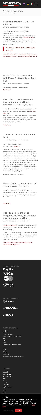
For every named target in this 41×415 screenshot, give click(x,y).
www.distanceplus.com (10, 225)
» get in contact (7, 387)
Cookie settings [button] (8, 410)
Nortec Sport (28, 105)
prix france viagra (28, 38)
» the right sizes (7, 376)
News (20, 27)
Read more (6, 90)
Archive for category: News (13, 11)
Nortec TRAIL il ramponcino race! (19, 183)
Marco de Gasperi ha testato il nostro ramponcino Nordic (18, 100)
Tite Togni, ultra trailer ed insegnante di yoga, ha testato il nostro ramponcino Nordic (19, 215)
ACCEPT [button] (18, 410)
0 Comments (13, 27)
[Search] (19, 4)
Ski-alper (16, 146)
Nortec (27, 27)
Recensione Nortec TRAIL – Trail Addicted (19, 23)
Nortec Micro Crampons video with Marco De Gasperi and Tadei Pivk (19, 78)
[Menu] (35, 4)
